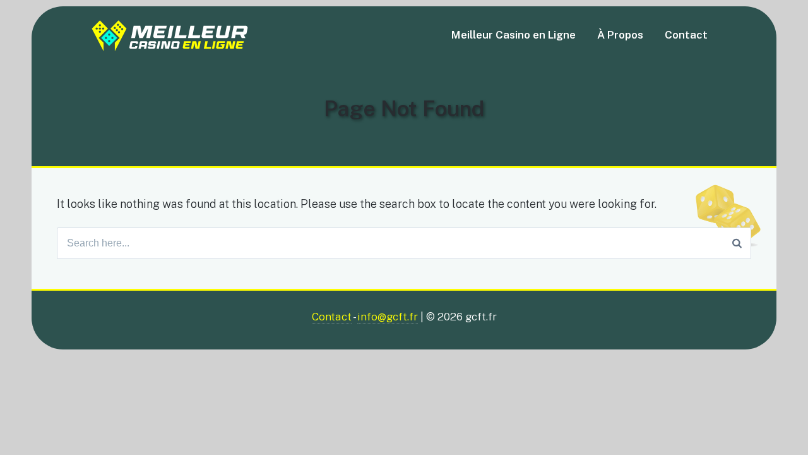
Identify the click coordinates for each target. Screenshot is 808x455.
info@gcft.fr (387, 316)
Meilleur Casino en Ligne (513, 34)
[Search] (737, 243)
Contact (686, 34)
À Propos (620, 34)
